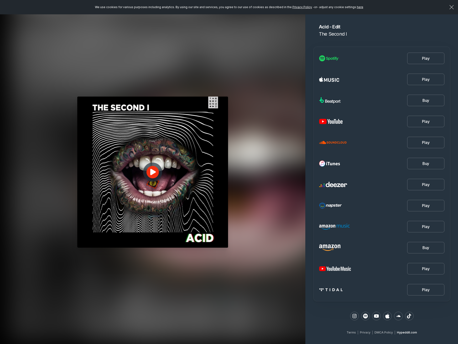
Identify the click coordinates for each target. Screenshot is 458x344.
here (360, 7)
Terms (351, 332)
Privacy (365, 332)
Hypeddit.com (407, 332)
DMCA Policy (384, 332)
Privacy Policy (302, 7)
